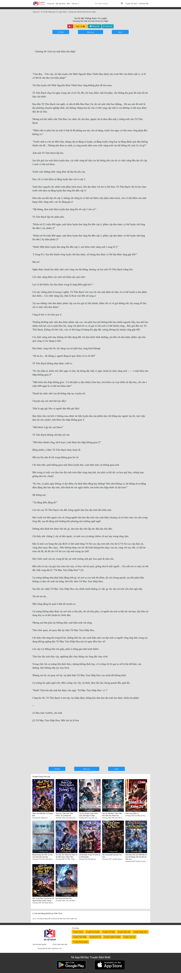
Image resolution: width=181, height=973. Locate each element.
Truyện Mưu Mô (124, 932)
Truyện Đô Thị (95, 937)
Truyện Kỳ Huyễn (92, 932)
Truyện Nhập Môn (140, 932)
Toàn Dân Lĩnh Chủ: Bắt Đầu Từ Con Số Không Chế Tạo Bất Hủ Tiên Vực (136, 857)
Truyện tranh (78, 932)
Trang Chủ (50, 3)
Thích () (108, 26)
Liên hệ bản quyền (39, 944)
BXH (68, 3)
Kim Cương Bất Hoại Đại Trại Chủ (112, 856)
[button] (132, 4)
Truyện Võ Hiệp (109, 932)
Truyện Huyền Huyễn (112, 937)
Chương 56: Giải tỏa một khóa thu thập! (90, 21)
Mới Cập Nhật (61, 3)
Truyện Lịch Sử (129, 937)
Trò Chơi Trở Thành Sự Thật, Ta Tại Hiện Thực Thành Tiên (66, 856)
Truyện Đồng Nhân (80, 942)
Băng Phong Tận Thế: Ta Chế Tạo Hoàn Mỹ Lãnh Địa (42, 856)
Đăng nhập (145, 3)
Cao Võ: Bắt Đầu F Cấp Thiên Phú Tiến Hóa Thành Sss (112, 814)
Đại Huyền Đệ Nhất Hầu (64, 898)
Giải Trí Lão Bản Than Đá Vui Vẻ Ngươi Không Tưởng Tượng (43, 899)
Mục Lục (90, 32)
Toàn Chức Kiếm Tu (132, 813)
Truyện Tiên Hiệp (79, 937)
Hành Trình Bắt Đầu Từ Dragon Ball (42, 814)
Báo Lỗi (79, 26)
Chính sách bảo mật (60, 944)
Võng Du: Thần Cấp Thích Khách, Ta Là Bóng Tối (64, 814)
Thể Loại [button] (75, 3)
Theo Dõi (95, 26)
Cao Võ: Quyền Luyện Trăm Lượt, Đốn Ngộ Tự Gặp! (88, 814)
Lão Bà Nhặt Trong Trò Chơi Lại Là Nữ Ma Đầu (89, 856)
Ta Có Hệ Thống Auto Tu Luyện (90, 18)
